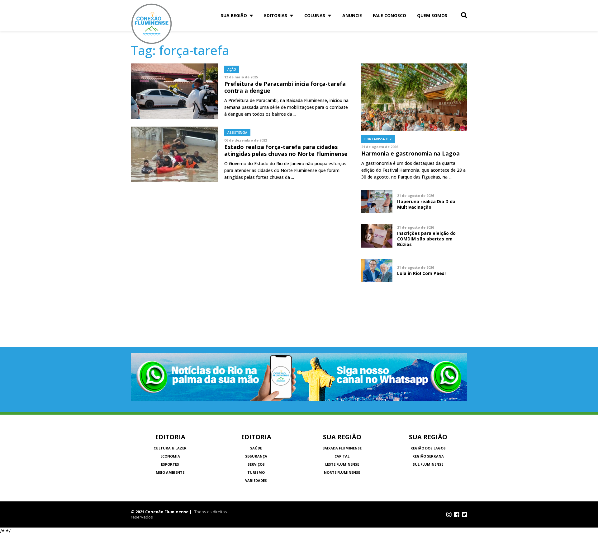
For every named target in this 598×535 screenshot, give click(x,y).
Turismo (256, 472)
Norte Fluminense (342, 472)
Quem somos (432, 15)
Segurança (256, 456)
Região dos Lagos (428, 448)
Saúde (256, 448)
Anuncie (352, 15)
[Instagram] (449, 514)
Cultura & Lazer (170, 448)
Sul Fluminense (428, 464)
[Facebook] (456, 514)
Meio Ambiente (170, 472)
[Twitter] (464, 514)
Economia (170, 456)
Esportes (170, 464)
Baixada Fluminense (342, 448)
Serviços (256, 464)
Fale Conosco (389, 15)
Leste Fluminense (342, 464)
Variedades (256, 480)
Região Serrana (428, 456)
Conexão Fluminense (152, 23)
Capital (342, 456)
